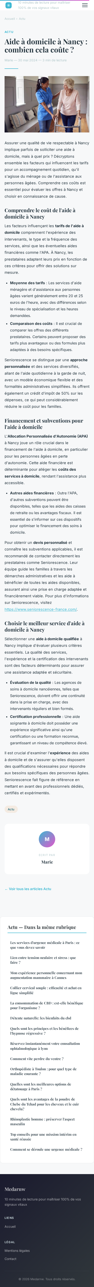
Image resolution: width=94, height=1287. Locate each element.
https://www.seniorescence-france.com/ (41, 609)
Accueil (10, 18)
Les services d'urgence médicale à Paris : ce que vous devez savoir (45, 945)
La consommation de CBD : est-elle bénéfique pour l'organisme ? (46, 1005)
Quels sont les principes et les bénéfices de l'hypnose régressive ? (44, 1031)
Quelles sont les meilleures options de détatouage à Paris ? (40, 1086)
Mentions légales (17, 1250)
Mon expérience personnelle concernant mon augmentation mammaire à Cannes (46, 975)
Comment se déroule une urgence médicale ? (46, 1149)
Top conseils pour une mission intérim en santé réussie (43, 1136)
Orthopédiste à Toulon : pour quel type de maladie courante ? (43, 1071)
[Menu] (84, 5)
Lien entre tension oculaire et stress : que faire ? (43, 960)
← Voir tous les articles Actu (28, 889)
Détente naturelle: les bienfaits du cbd (40, 1018)
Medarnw (15, 1189)
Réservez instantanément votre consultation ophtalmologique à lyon (45, 1046)
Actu (22, 18)
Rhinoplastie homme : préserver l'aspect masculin (42, 1121)
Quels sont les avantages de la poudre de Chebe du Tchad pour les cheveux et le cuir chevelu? (44, 1104)
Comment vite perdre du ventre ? (36, 1058)
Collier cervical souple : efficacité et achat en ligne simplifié (45, 990)
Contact (10, 1259)
